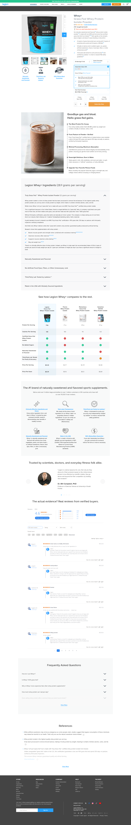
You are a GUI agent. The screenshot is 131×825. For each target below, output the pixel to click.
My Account (77, 782)
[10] (79, 232)
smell (55, 534)
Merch (17, 789)
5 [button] (72, 650)
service (65, 534)
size (29, 534)
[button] (38, 1)
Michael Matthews (99, 782)
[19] (43, 241)
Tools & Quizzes (39, 783)
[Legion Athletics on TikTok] (96, 803)
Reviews (18, 797)
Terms (106, 815)
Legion (8, 4)
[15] (52, 235)
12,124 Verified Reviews (90, 25)
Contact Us (77, 791)
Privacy (102, 815)
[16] (54, 238)
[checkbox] (66, 527)
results (38, 534)
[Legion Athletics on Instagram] (92, 803)
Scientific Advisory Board (61, 782)
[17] (55, 238)
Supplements (19, 783)
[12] (81, 232)
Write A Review (91, 515)
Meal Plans (18, 787)
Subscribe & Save (20, 793)
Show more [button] (72, 534)
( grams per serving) (50, 196)
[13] (49, 235)
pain (33, 534)
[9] (77, 232)
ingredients (49, 534)
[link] (69, 519)
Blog (37, 782)
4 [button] (69, 650)
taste (43, 534)
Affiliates (57, 791)
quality (60, 534)
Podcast (37, 785)
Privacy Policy (98, 785)
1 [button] (58, 650)
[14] (51, 235)
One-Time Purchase (80, 90)
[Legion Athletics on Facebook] (89, 803)
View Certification (29, 759)
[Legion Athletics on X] (85, 803)
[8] (76, 232)
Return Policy (78, 785)
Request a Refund (79, 787)
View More (64, 705)
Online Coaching (19, 785)
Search (123, 4)
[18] (41, 241)
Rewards (18, 795)
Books (37, 787)
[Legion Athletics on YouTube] (100, 803)
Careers (57, 787)
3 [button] (65, 650)
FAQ (76, 789)
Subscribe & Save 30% (81, 66)
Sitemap (97, 789)
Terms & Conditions (99, 783)
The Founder (58, 785)
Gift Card (18, 791)
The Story (58, 783)
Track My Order (78, 783)
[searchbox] (35, 527)
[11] (80, 232)
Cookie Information (99, 787)
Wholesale (58, 789)
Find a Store (116, 4)
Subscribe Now (75, 1)
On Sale (17, 782)
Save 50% (106, 4)
